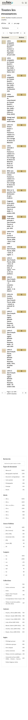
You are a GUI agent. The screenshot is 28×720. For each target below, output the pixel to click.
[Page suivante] (20, 33)
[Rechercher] (23, 3)
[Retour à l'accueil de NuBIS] (7, 3)
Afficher (3, 23)
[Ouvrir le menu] (26, 3)
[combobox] (14, 464)
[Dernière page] (24, 33)
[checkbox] (14, 470)
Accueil (20, 8)
